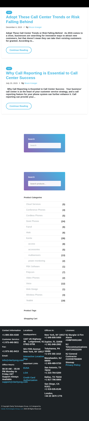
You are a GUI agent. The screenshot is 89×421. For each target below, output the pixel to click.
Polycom (30, 272)
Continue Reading (19, 50)
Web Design (32, 289)
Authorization (30, 380)
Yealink (29, 300)
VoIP (9, 12)
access (31, 244)
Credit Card (29, 377)
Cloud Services (33, 204)
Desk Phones (32, 221)
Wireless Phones (34, 295)
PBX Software (33, 266)
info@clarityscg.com (13, 360)
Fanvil (29, 227)
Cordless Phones (34, 215)
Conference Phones (35, 210)
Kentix (29, 238)
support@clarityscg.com (15, 382)
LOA (25, 373)
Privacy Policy (73, 365)
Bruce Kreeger (35, 27)
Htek (28, 232)
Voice (28, 283)
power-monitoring (36, 261)
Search (58, 183)
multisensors (34, 255)
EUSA (26, 368)
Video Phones (33, 278)
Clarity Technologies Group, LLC (12, 409)
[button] (85, 4)
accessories (34, 249)
